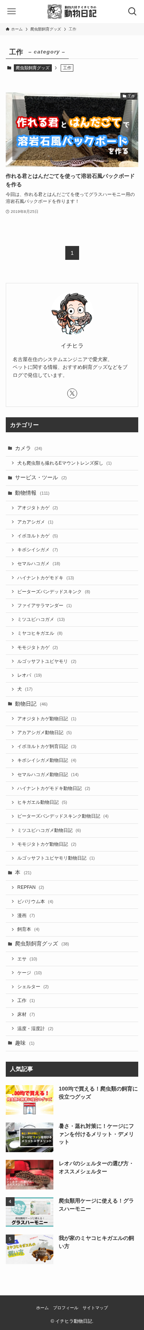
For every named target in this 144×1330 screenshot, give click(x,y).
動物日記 (31, 704)
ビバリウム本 (35, 901)
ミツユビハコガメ (41, 619)
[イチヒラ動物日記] (72, 11)
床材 (26, 1014)
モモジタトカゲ (37, 647)
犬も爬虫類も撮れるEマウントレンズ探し (64, 463)
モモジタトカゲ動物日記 (46, 844)
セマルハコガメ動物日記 (48, 774)
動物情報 (32, 493)
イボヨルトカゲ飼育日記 (46, 746)
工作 (26, 1000)
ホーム (42, 1307)
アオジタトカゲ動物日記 (46, 718)
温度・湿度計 (35, 1028)
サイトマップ (95, 1307)
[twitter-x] (72, 393)
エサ (27, 959)
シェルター (33, 986)
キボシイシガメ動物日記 (46, 760)
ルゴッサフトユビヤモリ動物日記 (56, 858)
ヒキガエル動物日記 (42, 802)
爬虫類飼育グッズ (33, 67)
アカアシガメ (35, 522)
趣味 (25, 1043)
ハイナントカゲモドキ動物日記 (53, 788)
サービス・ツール (41, 477)
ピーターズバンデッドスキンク (53, 591)
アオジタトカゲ (37, 507)
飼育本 (28, 929)
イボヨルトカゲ (37, 536)
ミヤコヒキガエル (40, 633)
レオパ (29, 675)
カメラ (28, 448)
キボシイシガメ (37, 549)
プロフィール (65, 1307)
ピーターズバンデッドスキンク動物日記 (63, 816)
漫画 (26, 915)
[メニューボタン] (11, 11)
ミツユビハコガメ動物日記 (49, 830)
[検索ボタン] (132, 11)
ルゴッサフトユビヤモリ (46, 661)
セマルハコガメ (38, 563)
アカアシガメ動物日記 (44, 732)
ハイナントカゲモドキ (45, 578)
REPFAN (30, 887)
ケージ (29, 972)
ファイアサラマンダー (44, 605)
